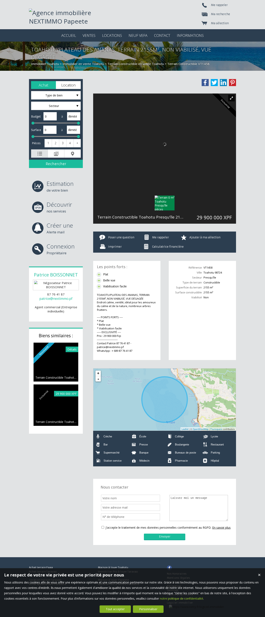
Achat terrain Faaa (41, 567)
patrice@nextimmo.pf (55, 298)
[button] (43, 85)
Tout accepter (115, 609)
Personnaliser (148, 609)
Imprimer (115, 246)
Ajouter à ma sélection (204, 237)
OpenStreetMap (200, 429)
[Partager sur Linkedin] (223, 82)
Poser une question (121, 237)
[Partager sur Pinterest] (232, 82)
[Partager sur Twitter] (214, 82)
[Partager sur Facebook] (205, 82)
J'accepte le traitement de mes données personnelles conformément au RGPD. (158, 527)
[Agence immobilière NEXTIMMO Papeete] (70, 21)
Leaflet (185, 429)
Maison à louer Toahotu (113, 567)
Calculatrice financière (168, 246)
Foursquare (216, 429)
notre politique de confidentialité (181, 598)
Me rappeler (160, 237)
